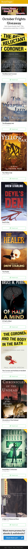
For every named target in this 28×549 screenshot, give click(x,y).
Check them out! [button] (12, 538)
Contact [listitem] (10, 547)
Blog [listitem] (6, 547)
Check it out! (15, 79)
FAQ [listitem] (14, 547)
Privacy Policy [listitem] (19, 547)
